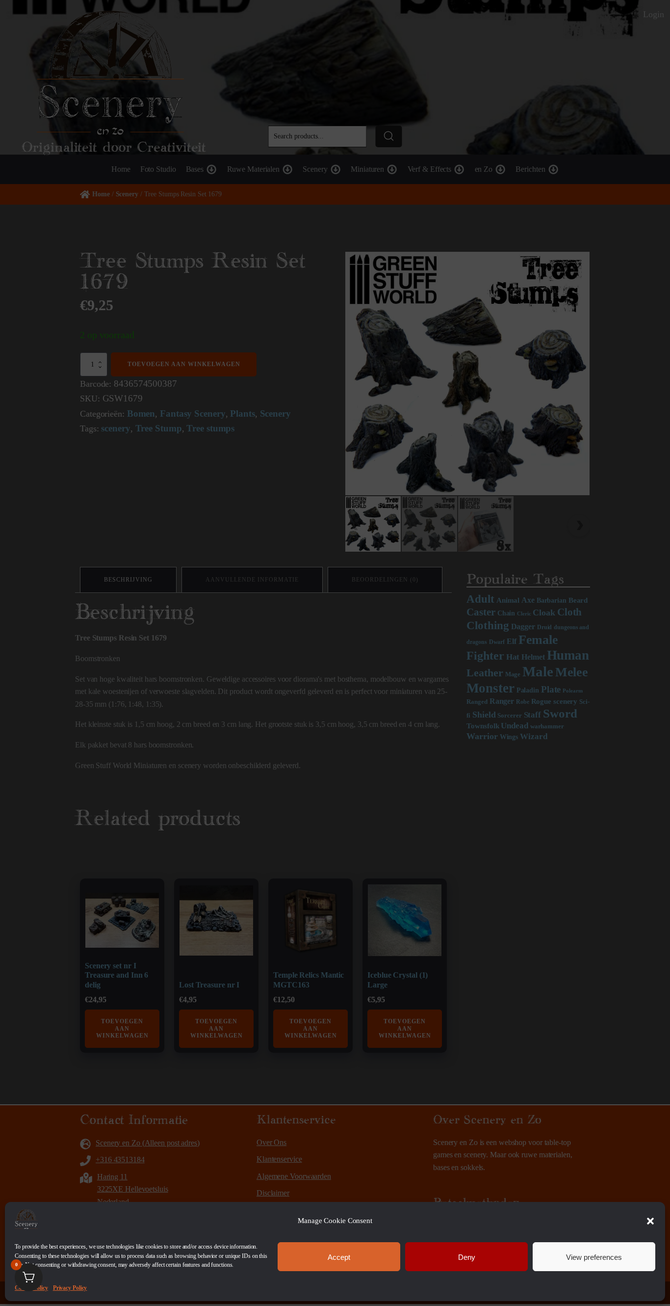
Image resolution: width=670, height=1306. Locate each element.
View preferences (594, 1257)
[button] (650, 1221)
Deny (466, 1257)
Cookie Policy (31, 1287)
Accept (339, 1257)
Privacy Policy (70, 1287)
